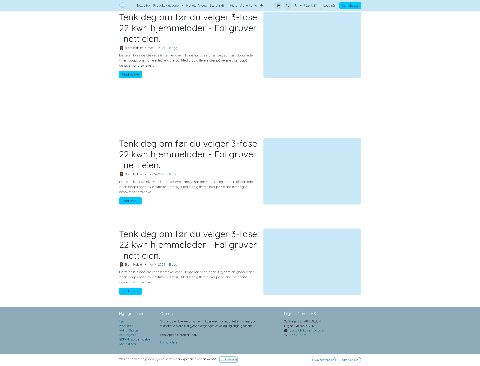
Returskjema (127, 335)
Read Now (129, 74)
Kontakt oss (350, 5)
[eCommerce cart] (278, 5)
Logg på (329, 5)
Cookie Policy (228, 359)
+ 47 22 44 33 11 (300, 335)
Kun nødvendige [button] (324, 359)
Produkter (126, 326)
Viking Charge (128, 330)
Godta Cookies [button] (349, 359)
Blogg (173, 48)
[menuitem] (132, 3)
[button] (287, 5)
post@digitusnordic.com (307, 330)
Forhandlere (168, 342)
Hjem (122, 321)
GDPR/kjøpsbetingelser (135, 339)
